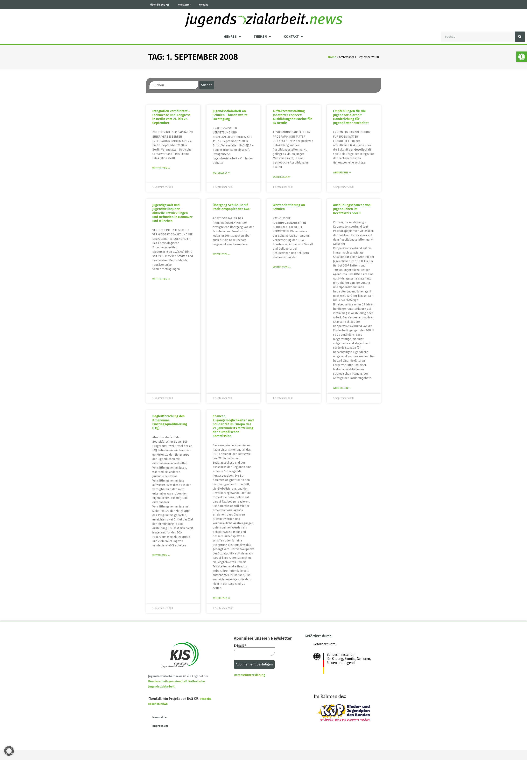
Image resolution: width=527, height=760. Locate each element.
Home (332, 57)
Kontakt (203, 4)
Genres (230, 37)
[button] (521, 56)
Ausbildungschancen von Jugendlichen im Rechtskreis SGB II (352, 209)
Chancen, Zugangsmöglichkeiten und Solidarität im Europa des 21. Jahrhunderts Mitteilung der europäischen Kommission (233, 426)
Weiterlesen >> (161, 168)
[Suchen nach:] (173, 85)
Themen (260, 37)
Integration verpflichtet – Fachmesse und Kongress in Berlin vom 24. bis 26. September (171, 117)
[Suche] (520, 37)
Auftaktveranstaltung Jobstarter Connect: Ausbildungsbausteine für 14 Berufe (292, 117)
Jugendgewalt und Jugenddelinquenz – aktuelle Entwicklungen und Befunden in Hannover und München (172, 213)
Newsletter (184, 4)
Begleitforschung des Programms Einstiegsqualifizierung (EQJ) (169, 422)
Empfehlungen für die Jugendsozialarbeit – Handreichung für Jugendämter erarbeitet (351, 117)
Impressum (160, 726)
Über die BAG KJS (159, 4)
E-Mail (240, 645)
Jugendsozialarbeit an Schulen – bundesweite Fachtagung (230, 115)
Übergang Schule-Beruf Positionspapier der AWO (232, 207)
